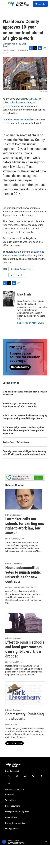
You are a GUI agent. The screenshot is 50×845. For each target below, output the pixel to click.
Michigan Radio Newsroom (15, 587)
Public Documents (13, 806)
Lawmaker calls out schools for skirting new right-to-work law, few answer (24, 526)
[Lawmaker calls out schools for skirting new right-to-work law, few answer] (23, 499)
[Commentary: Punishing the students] (23, 694)
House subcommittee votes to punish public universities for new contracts (23, 574)
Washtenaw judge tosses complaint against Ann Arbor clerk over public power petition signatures (23, 430)
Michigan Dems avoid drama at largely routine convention (25, 393)
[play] (4, 841)
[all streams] (46, 841)
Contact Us (10, 795)
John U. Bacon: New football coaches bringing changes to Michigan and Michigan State (25, 417)
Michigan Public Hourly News (17, 812)
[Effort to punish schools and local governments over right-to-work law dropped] (23, 623)
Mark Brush (24, 294)
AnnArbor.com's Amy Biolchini (18, 119)
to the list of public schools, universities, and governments (22, 102)
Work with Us (10, 800)
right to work (16, 275)
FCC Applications (12, 829)
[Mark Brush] (9, 298)
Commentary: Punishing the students (24, 716)
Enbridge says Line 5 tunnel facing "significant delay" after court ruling (20, 405)
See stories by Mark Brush (30, 322)
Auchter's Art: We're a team (16, 442)
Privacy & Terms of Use (15, 823)
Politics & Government (20, 269)
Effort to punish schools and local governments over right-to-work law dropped (24, 649)
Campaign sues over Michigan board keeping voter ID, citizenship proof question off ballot (24, 453)
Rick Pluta (9, 539)
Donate (41, 4)
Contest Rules (11, 817)
